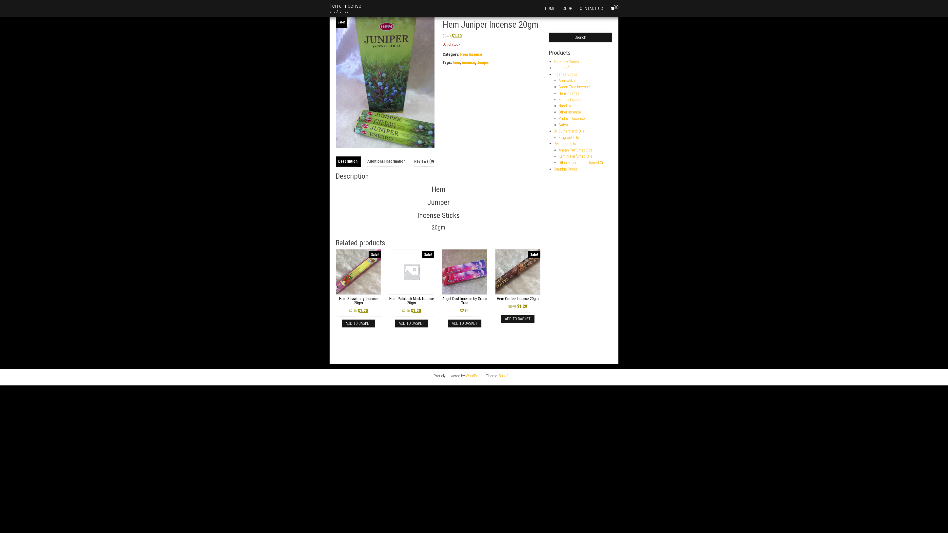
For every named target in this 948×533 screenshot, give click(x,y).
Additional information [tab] (386, 161)
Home (550, 8)
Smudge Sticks (566, 169)
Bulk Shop (506, 376)
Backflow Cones (566, 61)
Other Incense (570, 112)
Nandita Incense (571, 106)
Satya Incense (570, 125)
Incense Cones (565, 68)
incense (468, 62)
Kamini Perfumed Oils (575, 156)
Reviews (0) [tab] (424, 161)
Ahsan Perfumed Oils (575, 150)
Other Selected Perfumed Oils (582, 162)
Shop (568, 8)
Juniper (483, 62)
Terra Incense (345, 6)
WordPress (474, 376)
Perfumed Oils (565, 143)
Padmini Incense (572, 118)
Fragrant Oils (569, 137)
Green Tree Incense (574, 87)
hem (456, 62)
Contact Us (591, 8)
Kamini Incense (571, 99)
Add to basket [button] (358, 323)
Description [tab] (347, 161)
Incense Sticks (565, 74)
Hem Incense (471, 54)
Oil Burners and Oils (569, 131)
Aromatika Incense (573, 80)
